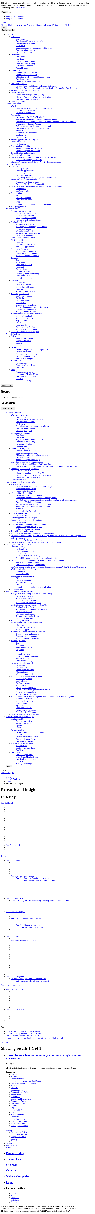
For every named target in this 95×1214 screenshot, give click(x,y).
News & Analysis (13, 334)
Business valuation (23, 276)
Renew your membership (26, 213)
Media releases (21, 363)
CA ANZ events (22, 191)
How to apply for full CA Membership (31, 117)
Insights (14, 336)
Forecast (14, 1085)
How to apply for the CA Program (24, 139)
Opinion (19, 343)
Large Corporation (18, 1119)
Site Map (11, 1164)
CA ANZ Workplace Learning (28, 175)
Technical (14, 258)
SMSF (18, 202)
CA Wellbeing (21, 298)
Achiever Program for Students (28, 151)
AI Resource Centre (18, 240)
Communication (17, 1090)
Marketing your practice (25, 291)
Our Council (21, 57)
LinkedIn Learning (23, 173)
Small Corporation (18, 1123)
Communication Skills (19, 1092)
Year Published (7, 803)
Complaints (15, 70)
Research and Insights (24, 338)
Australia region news (24, 372)
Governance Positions (24, 66)
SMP (13, 1112)
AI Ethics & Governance (25, 244)
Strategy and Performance (21, 1099)
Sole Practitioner (17, 1114)
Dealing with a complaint (26, 305)
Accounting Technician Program (28, 124)
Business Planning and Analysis (23, 1083)
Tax (17, 260)
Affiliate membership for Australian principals (33, 126)
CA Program (21, 144)
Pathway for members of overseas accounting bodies (36, 119)
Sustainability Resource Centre (23, 238)
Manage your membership (21, 211)
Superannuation (22, 262)
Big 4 (13, 1108)
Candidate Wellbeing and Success (29, 160)
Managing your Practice (25, 231)
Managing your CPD (19, 206)
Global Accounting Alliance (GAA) (30, 95)
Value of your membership (26, 215)
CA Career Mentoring (24, 300)
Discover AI (20, 242)
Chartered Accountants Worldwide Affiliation (33, 97)
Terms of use (20, 7)
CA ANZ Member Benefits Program (25, 332)
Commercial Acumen (19, 1101)
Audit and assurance (24, 265)
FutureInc (19, 345)
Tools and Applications (25, 247)
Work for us (20, 46)
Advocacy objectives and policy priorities (32, 349)
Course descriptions (18, 142)
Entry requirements (18, 135)
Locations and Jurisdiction (11, 985)
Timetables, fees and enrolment (23, 153)
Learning (14, 166)
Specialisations (16, 193)
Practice (14, 1106)
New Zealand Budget (24, 358)
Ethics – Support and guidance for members (33, 307)
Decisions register (23, 79)
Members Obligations (24, 318)
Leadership (15, 1097)
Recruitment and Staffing (25, 236)
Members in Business (19, 249)
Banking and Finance (19, 1126)
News (13, 370)
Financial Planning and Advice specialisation (33, 204)
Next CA (19, 130)
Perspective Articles (23, 341)
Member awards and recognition (28, 220)
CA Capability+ (22, 168)
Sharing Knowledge (24, 381)
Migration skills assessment (21, 155)
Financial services (23, 271)
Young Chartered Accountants (27, 311)
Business (14, 1088)
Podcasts (19, 379)
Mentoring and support (20, 294)
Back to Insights (7, 773)
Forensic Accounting (24, 200)
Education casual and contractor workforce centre (35, 48)
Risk (17, 195)
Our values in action (19, 84)
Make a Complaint (18, 1176)
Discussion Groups (23, 285)
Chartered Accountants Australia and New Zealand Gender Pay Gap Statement (46, 88)
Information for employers (26, 110)
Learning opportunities (25, 171)
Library (48, 25)
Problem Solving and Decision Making (26, 1081)
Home (3, 23)
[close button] (10, 12)
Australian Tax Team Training (27, 182)
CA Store (55, 25)
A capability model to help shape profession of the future (38, 177)
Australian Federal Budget (26, 356)
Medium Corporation (19, 1121)
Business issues (22, 269)
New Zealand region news (26, 376)
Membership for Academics (26, 133)
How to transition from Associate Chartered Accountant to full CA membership (46, 122)
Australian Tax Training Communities (30, 184)
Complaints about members (26, 75)
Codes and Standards (24, 325)
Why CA (14, 106)
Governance (15, 55)
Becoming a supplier (24, 52)
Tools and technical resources (27, 256)
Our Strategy (21, 39)
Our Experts (20, 367)
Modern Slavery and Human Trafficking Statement (35, 86)
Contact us (40, 25)
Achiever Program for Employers (29, 148)
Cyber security (21, 1134)
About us (9, 34)
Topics (3, 856)
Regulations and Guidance (26, 327)
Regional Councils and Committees (29, 61)
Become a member (13, 104)
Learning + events (13, 164)
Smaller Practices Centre (20, 222)
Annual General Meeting (25, 63)
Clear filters (5, 1042)
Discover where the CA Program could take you (34, 108)
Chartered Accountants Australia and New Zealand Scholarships (36, 162)
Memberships (16, 115)
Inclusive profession (18, 101)
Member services (12, 209)
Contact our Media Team (25, 365)
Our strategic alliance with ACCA (29, 99)
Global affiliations (18, 92)
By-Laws (19, 323)
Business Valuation (23, 198)
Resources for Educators (25, 113)
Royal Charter (21, 320)
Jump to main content (14, 19)
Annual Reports (22, 68)
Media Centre (16, 361)
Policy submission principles (27, 354)
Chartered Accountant (24, 137)
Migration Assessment (27, 25)
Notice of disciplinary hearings (28, 81)
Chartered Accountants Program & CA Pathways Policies (33, 157)
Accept (4, 12)
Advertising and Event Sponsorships (25, 90)
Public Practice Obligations (26, 329)
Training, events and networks (27, 251)
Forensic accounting (24, 278)
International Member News (27, 374)
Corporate (15, 1117)
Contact (11, 1170)
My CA (68, 25)
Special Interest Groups (25, 287)
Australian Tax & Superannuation (24, 180)
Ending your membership (26, 218)
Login (4, 27)
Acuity (61, 25)
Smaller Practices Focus (25, 224)
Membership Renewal (9, 25)
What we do (15, 37)
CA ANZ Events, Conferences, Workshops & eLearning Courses (36, 186)
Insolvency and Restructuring (27, 273)
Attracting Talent (22, 289)
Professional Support (24, 229)
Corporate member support (26, 253)
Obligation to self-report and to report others (33, 77)
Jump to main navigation (15, 16)
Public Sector (21, 303)
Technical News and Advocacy (28, 233)
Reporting (20, 267)
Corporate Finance (18, 1079)
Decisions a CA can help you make (29, 41)
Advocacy (15, 347)
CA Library (20, 282)
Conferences (21, 189)
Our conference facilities (25, 43)
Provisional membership (20, 146)
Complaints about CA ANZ (26, 72)
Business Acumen (18, 1103)
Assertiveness (16, 1094)
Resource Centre (17, 280)
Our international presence (26, 50)
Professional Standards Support (28, 309)
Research (14, 1074)
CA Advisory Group (24, 296)
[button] (8, 30)
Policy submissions (23, 352)
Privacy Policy (15, 1153)
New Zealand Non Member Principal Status (33, 128)
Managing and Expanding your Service (31, 227)
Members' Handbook (24, 316)
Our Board (20, 59)
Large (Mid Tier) (17, 1110)
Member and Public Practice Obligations (26, 314)
